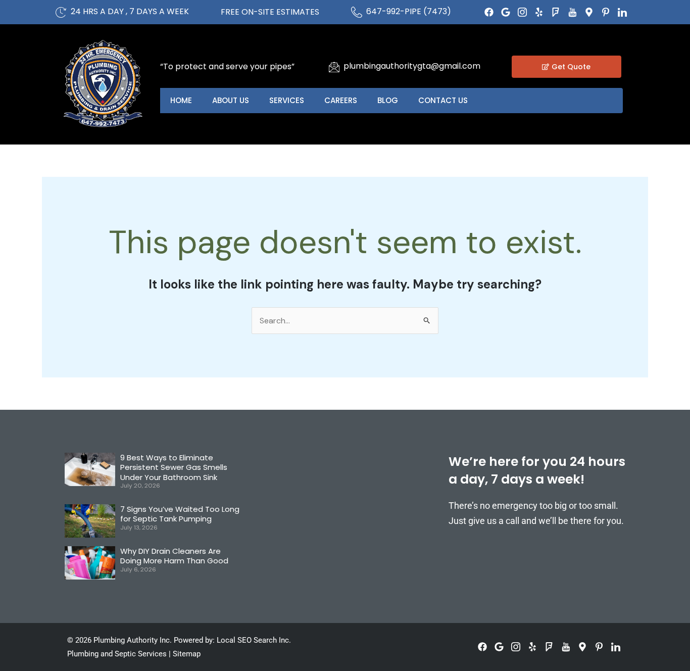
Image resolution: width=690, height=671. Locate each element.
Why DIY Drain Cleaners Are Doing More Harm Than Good (174, 556)
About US (230, 100)
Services (286, 100)
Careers (340, 100)
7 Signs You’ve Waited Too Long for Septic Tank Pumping (179, 514)
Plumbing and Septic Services (117, 653)
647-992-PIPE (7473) (408, 11)
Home (181, 100)
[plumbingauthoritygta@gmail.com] (333, 66)
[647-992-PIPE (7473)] (356, 12)
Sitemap (187, 653)
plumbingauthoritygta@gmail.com (411, 66)
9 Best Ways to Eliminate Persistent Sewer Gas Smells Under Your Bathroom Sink (173, 467)
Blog (387, 100)
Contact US (443, 100)
